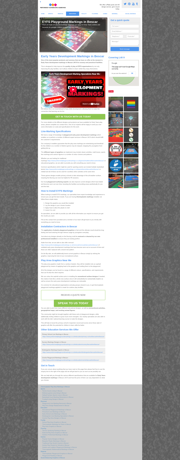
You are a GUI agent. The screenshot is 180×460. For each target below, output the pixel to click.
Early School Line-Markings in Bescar (54, 414)
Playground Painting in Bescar (52, 455)
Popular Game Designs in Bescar (53, 439)
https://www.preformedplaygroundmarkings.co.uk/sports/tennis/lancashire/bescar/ (72, 169)
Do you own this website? (119, 73)
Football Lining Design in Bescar (53, 399)
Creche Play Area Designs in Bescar (54, 418)
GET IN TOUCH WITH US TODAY (73, 116)
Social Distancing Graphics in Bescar (53, 458)
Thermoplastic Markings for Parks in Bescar (56, 424)
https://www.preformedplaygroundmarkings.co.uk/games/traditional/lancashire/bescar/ (76, 160)
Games (105, 13)
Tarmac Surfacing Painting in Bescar (54, 430)
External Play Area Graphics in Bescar (54, 432)
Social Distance (130, 13)
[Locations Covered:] (40, 2)
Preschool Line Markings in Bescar (53, 412)
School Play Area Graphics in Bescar (54, 422)
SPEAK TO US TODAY (73, 303)
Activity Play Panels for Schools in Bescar (55, 445)
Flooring (95, 13)
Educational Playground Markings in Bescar (56, 409)
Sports (50, 13)
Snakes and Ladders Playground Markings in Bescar (59, 447)
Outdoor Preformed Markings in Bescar (55, 435)
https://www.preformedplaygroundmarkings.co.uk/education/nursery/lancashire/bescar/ (70, 344)
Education (72, 13)
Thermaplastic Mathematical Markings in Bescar (58, 449)
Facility (84, 13)
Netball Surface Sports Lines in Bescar (55, 395)
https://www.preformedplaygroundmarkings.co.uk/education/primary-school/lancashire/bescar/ (73, 336)
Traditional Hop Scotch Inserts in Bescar (55, 443)
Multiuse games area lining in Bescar (54, 393)
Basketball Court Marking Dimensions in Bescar (58, 397)
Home (42, 13)
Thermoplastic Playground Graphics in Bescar (57, 453)
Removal (60, 13)
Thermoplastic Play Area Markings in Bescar (55, 387)
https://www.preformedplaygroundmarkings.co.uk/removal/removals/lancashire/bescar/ (69, 245)
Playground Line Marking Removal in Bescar (57, 403)
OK (132, 73)
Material (115, 13)
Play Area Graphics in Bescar (51, 426)
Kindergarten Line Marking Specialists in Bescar (58, 416)
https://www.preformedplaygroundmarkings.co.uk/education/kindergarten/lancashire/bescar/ (72, 352)
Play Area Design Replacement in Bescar (55, 405)
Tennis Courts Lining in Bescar (52, 391)
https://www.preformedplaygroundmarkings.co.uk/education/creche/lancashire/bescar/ (70, 360)
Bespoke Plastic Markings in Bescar (54, 441)
